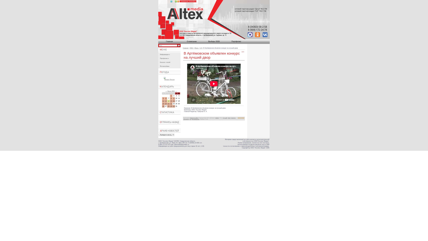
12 (163, 101)
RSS (178, 1)
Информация (165, 54)
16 (174, 101)
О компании (192, 41)
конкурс (233, 118)
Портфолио (236, 41)
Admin (217, 118)
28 (169, 106)
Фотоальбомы (164, 66)
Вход (176, 1)
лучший (225, 118)
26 (163, 106)
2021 (191, 48)
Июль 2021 (171, 91)
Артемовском (195, 119)
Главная (171, 1)
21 (169, 104)
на (190, 119)
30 (174, 106)
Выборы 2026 (214, 41)
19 (163, 104)
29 (171, 106)
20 (166, 104)
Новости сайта (194, 118)
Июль (197, 48)
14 (169, 101)
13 (166, 101)
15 (171, 101)
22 (171, 104)
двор (229, 118)
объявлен (186, 119)
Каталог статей (165, 62)
